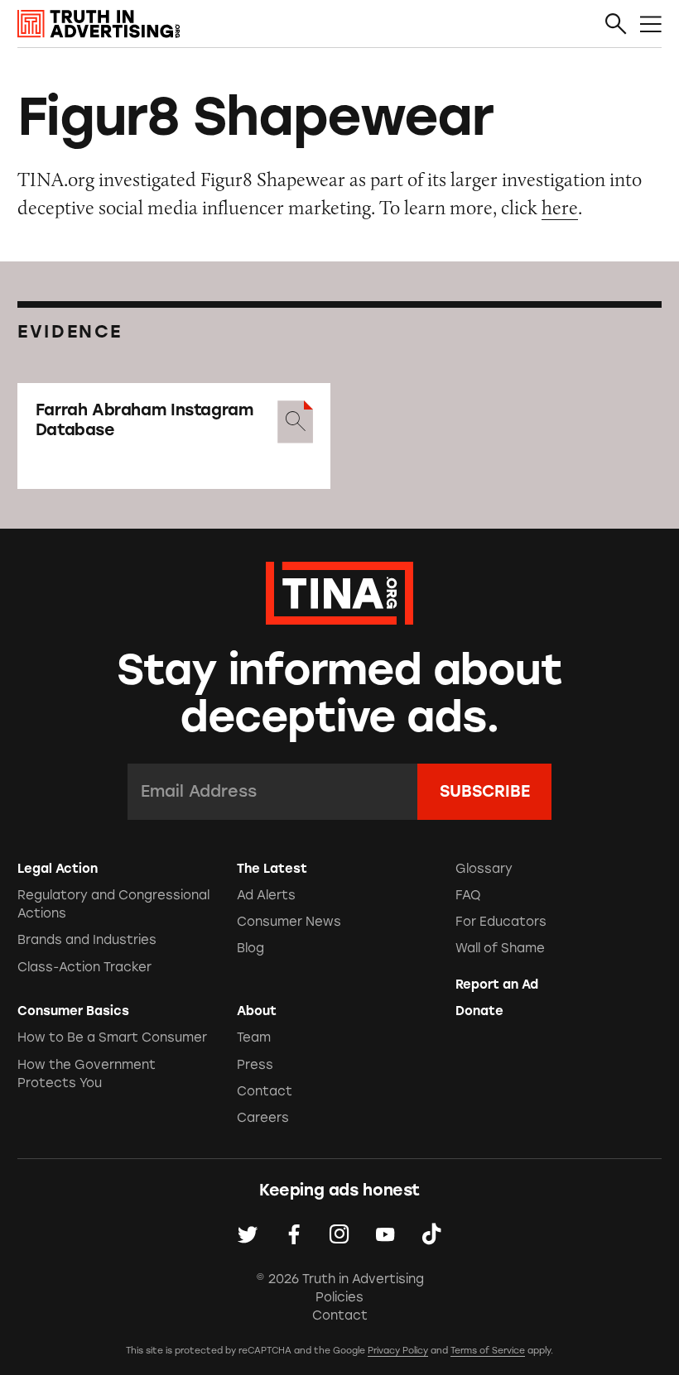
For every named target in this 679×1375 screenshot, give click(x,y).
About (257, 1011)
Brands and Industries (87, 939)
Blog (250, 948)
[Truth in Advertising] (98, 24)
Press (255, 1064)
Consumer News (289, 921)
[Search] (616, 25)
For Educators (501, 921)
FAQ (468, 895)
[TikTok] (431, 1234)
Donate (479, 1011)
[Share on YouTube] (385, 1234)
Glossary (484, 868)
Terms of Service (487, 1350)
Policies (339, 1297)
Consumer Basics (73, 1011)
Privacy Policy (398, 1350)
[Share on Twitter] (248, 1234)
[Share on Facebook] (294, 1234)
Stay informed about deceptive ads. (340, 693)
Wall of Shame (500, 948)
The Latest (272, 868)
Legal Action (57, 868)
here (560, 207)
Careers (263, 1117)
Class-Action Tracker (84, 967)
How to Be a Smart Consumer (112, 1037)
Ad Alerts (266, 895)
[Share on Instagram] (339, 1234)
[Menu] (651, 25)
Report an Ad (496, 984)
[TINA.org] (339, 591)
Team (254, 1037)
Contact (264, 1091)
